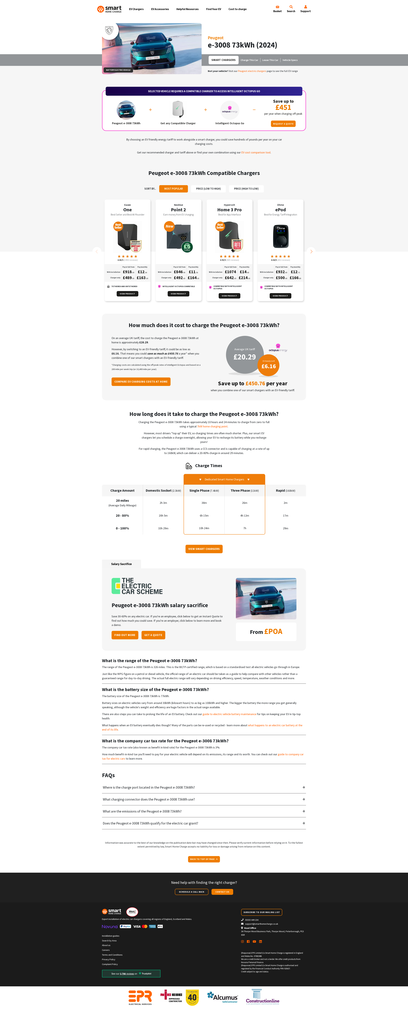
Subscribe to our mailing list (262, 912)
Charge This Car (249, 60)
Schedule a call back (191, 892)
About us (106, 945)
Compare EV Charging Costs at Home (141, 381)
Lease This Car (270, 60)
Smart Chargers (223, 60)
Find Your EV (213, 9)
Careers (106, 950)
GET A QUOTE (153, 635)
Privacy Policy (108, 959)
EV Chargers (136, 9)
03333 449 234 (251, 919)
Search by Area (109, 940)
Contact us (222, 892)
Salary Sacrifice (121, 564)
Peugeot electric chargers (252, 71)
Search (291, 11)
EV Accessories (160, 9)
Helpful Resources (187, 9)
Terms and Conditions (112, 954)
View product (127, 293)
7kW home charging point (212, 426)
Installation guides (110, 935)
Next (311, 251)
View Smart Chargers (204, 549)
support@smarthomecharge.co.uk (261, 923)
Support (305, 11)
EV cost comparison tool (255, 152)
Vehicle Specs (290, 60)
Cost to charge (238, 9)
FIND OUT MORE (124, 635)
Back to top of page (202, 859)
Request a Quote (283, 123)
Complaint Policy (110, 964)
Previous (96, 251)
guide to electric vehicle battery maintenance (229, 714)
